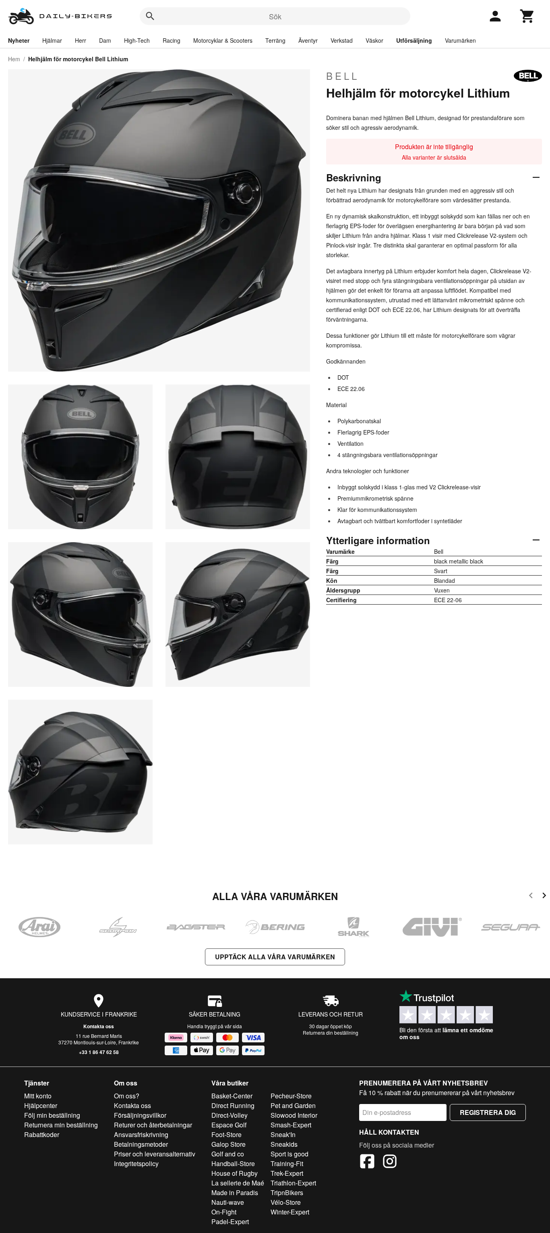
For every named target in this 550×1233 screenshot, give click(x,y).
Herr (80, 40)
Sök (275, 16)
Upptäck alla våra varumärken (275, 956)
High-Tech (137, 40)
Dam (105, 40)
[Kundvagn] (527, 16)
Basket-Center (231, 1095)
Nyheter (18, 40)
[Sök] (150, 16)
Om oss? (126, 1095)
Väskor (374, 40)
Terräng (275, 40)
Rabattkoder (41, 1134)
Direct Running (232, 1105)
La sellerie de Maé (237, 1182)
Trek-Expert (287, 1173)
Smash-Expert (291, 1124)
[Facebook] (367, 1162)
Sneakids (284, 1144)
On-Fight (223, 1211)
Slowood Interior (294, 1115)
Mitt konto (38, 1095)
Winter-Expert (290, 1211)
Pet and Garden (293, 1105)
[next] (544, 897)
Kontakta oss (98, 1026)
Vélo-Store (286, 1202)
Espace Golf (228, 1124)
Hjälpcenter (40, 1105)
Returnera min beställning (61, 1124)
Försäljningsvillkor (140, 1115)
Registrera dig (488, 1112)
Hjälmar (52, 40)
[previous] (531, 897)
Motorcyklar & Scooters (222, 40)
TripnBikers (287, 1192)
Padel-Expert (230, 1221)
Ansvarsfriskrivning (141, 1134)
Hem (14, 59)
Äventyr (308, 40)
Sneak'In (283, 1134)
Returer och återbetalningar (153, 1124)
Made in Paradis (234, 1192)
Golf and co (227, 1153)
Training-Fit (287, 1163)
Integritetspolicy (136, 1163)
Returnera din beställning (330, 1032)
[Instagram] (390, 1162)
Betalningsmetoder (141, 1144)
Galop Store (228, 1144)
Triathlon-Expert (293, 1182)
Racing (171, 40)
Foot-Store (226, 1134)
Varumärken (460, 40)
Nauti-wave (227, 1202)
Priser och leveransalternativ (154, 1153)
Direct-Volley (229, 1115)
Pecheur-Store (291, 1095)
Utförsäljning (414, 40)
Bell (342, 75)
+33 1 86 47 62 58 (99, 1052)
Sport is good (289, 1153)
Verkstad (342, 40)
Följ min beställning (52, 1115)
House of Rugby (234, 1173)
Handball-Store (233, 1163)
